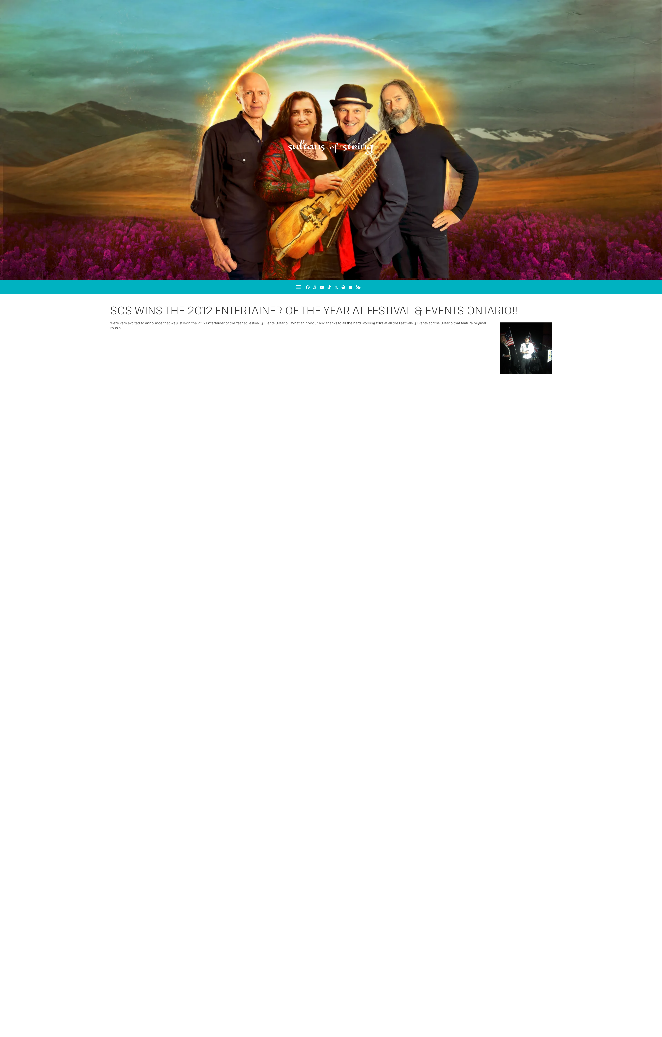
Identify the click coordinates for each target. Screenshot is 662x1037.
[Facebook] (307, 287)
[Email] (350, 287)
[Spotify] (343, 287)
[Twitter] (336, 287)
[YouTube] (322, 287)
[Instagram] (314, 287)
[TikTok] (329, 287)
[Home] (358, 287)
